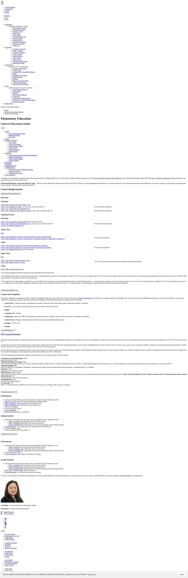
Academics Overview (19, 49)
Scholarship (8, 164)
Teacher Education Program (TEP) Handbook (107, 178)
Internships (8, 162)
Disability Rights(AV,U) (16, 225)
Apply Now (8, 569)
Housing (15, 79)
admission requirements (163, 178)
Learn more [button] (91, 574)
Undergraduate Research (20, 61)
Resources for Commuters (21, 84)
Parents (7, 12)
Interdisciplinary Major (16, 146)
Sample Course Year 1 (8, 392)
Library (7, 557)
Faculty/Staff (9, 9)
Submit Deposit (17, 38)
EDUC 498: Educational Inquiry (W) (12, 269)
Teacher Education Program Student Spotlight (23, 155)
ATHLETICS (9, 103)
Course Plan (12, 143)
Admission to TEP (10, 166)
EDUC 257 (8, 470)
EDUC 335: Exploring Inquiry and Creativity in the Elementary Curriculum (24, 245)
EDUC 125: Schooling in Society (11, 207)
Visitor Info (16, 96)
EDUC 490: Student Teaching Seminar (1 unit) (15, 260)
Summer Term (17, 59)
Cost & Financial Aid (19, 37)
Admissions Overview (19, 28)
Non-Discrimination (11, 563)
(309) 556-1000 (9, 539)
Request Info (9, 570)
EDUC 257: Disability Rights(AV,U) (12, 249)
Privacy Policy (9, 565)
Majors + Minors (18, 51)
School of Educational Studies (14, 112)
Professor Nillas (125, 475)
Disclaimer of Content (11, 562)
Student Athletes (14, 160)
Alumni (7, 11)
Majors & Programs (11, 548)
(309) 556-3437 (8, 514)
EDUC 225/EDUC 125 (12, 403)
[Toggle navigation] (3, 128)
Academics (8, 47)
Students (8, 153)
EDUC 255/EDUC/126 (16, 423)
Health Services (17, 77)
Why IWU (12, 137)
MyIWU (7, 16)
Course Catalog (17, 54)
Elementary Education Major (10, 194)
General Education (7, 330)
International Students (19, 42)
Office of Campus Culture (21, 81)
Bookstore (8, 544)
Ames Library (17, 58)
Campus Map (17, 91)
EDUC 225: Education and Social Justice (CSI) (15, 205)
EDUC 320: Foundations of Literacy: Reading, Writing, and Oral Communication (26, 237)
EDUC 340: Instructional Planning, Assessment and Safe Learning (21, 247)
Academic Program (10, 141)
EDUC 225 (4, 360)
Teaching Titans (9, 168)
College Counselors (19, 44)
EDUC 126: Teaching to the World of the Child (15, 211)
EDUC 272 (4, 371)
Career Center (17, 70)
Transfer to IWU (18, 40)
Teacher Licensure (14, 171)
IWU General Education (10, 334)
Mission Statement (14, 135)
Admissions (8, 24)
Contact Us (16, 45)
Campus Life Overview (20, 68)
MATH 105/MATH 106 (16, 425)
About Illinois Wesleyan (20, 89)
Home (7, 110)
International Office (19, 63)
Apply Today (17, 35)
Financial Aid (9, 555)
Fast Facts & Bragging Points (22, 98)
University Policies (18, 102)
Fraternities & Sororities (20, 75)
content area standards (84, 298)
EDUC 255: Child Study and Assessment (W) (15, 209)
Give (6, 17)
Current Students (10, 7)
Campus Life (9, 65)
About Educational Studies (17, 133)
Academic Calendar (19, 52)
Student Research (14, 150)
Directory (15, 93)
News (6, 19)
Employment (9, 553)
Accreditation (9, 551)
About (7, 86)
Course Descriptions (15, 144)
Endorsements (13, 151)
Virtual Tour (16, 33)
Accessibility (9, 560)
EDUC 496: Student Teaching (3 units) (13, 262)
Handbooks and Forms (16, 173)
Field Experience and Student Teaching (21, 169)
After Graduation (10, 175)
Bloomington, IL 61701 (12, 536)
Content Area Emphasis (8, 290)
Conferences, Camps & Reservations (24, 100)
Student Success (18, 56)
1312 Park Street (10, 534)
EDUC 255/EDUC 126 (12, 405)
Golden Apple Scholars (16, 159)
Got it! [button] (182, 574)
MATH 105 (8, 401)
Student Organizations (19, 82)
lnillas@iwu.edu (9, 512)
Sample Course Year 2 (8, 434)
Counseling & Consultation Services (24, 72)
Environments (46, 247)
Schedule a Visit (18, 31)
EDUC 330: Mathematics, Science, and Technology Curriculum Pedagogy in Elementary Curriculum (32, 239)
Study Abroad (13, 148)
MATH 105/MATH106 (16, 469)
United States (9, 538)
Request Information (19, 30)
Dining (15, 74)
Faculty (7, 139)
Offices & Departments (20, 95)
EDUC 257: (5, 225)
